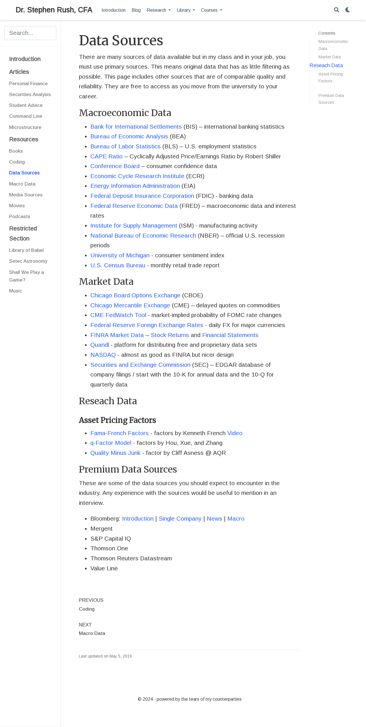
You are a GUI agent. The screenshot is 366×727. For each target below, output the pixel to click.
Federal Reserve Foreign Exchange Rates (146, 325)
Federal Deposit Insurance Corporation (142, 195)
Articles (19, 71)
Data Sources (24, 173)
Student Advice (26, 105)
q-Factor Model (110, 442)
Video (234, 433)
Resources (23, 139)
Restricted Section (23, 233)
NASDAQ (103, 354)
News (214, 518)
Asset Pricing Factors (331, 77)
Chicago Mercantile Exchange (130, 305)
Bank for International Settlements (136, 126)
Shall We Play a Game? (26, 276)
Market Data (330, 57)
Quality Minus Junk (115, 452)
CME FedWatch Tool (118, 315)
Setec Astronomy (28, 261)
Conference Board (115, 166)
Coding (17, 162)
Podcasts (19, 216)
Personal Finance (28, 83)
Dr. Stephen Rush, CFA (54, 10)
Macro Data (22, 184)
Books (16, 151)
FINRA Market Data (117, 335)
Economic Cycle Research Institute (137, 176)
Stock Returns (170, 335)
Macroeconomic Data (333, 45)
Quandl (99, 344)
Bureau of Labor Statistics (125, 146)
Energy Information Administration (135, 185)
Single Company (180, 518)
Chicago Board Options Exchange (135, 295)
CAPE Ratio (106, 156)
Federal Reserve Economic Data (134, 205)
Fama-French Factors (119, 433)
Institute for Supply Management (133, 225)
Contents (326, 33)
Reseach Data (326, 65)
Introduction (25, 58)
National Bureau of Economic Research (143, 235)
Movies (17, 205)
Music (15, 291)
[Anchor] (175, 112)
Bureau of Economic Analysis (129, 136)
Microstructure (25, 127)
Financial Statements (230, 335)
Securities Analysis (30, 94)
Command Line (25, 116)
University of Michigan (120, 255)
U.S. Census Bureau (117, 265)
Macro (235, 518)
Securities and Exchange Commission (140, 364)
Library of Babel (26, 250)
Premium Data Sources (331, 99)
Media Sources (26, 195)
